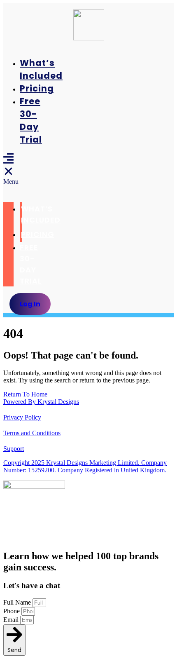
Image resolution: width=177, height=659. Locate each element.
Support (13, 448)
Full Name (18, 602)
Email (11, 619)
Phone (12, 610)
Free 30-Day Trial (31, 264)
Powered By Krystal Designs (41, 401)
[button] (8, 168)
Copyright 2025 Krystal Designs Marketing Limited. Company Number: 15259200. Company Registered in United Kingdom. (85, 466)
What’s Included (41, 214)
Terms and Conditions (32, 432)
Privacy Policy (22, 417)
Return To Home (25, 394)
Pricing (37, 88)
